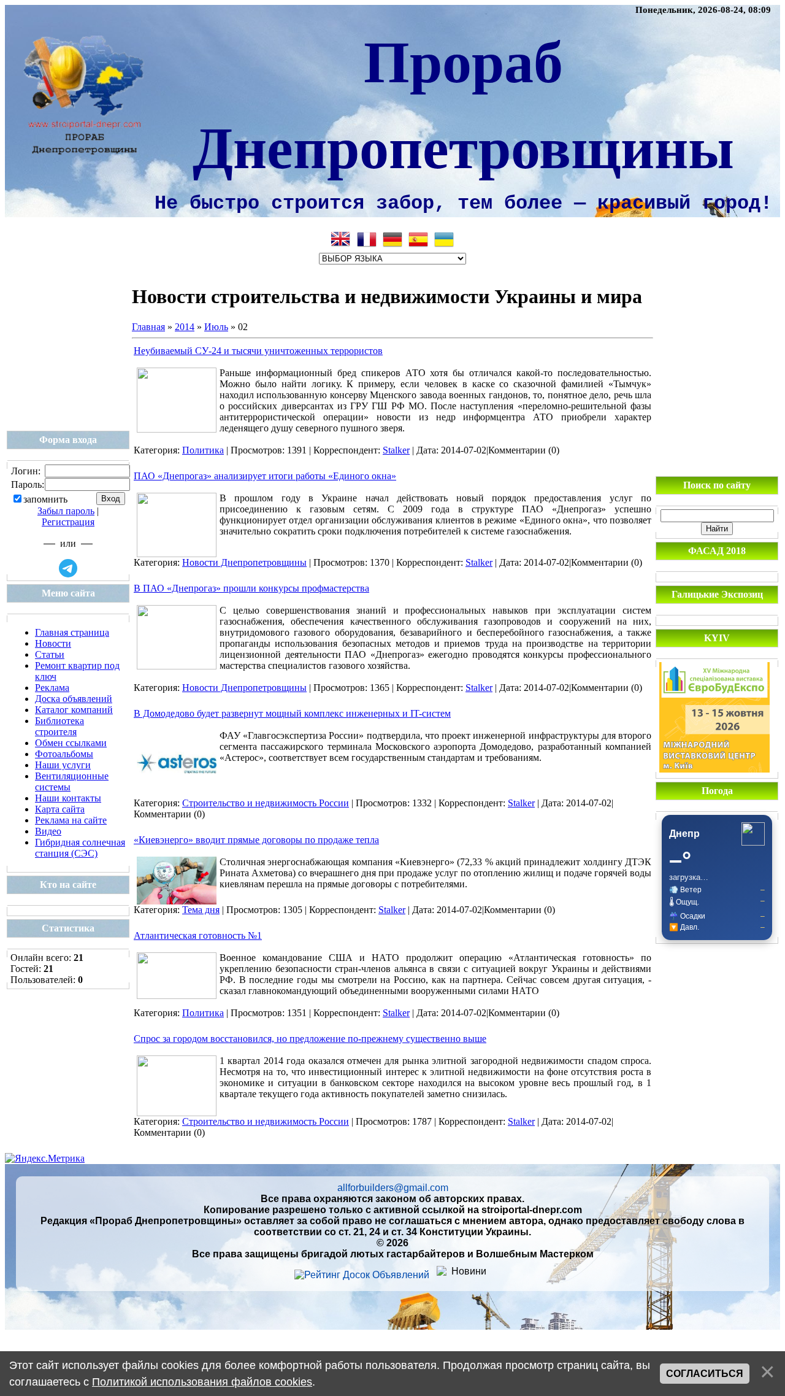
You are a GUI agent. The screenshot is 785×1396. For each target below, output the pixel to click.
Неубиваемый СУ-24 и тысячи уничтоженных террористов (258, 350)
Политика (203, 450)
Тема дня (201, 909)
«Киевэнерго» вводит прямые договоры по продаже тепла (256, 840)
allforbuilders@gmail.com (392, 1187)
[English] (341, 239)
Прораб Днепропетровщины (463, 102)
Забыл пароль (65, 511)
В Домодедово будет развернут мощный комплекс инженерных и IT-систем (292, 713)
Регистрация (68, 522)
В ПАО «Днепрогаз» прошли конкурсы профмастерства (251, 588)
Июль (216, 327)
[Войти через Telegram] (68, 568)
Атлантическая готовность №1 (198, 935)
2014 (184, 327)
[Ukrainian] (444, 239)
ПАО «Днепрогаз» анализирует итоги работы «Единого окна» (265, 476)
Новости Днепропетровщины (244, 562)
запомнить (45, 499)
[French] (367, 239)
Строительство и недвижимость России (265, 803)
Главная (148, 327)
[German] (392, 239)
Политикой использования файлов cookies (202, 1382)
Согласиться (704, 1373)
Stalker (396, 450)
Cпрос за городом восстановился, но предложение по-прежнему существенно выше (310, 1038)
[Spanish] (418, 239)
